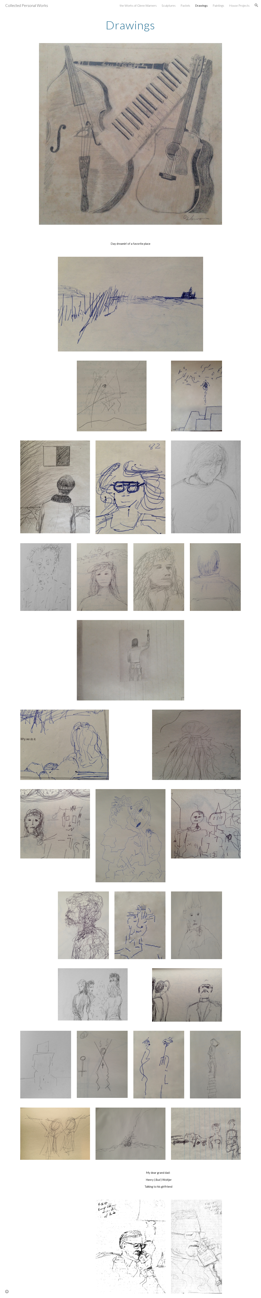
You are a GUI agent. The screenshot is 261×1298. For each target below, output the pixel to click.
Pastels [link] (185, 5)
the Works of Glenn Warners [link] (138, 5)
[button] (256, 5)
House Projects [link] (239, 5)
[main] (130, 25)
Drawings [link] (201, 5)
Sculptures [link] (169, 5)
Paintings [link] (218, 5)
